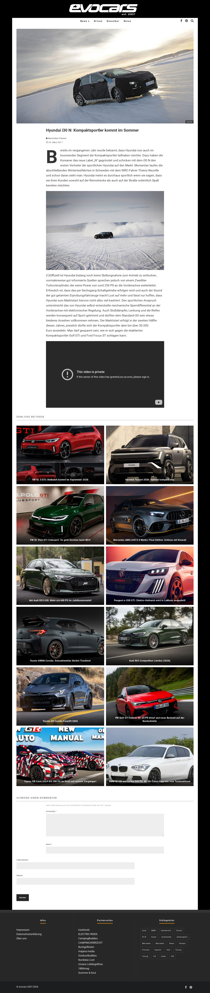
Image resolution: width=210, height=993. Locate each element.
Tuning (178, 950)
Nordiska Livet (86, 959)
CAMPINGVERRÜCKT (90, 942)
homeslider (166, 937)
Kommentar (51, 811)
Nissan (182, 943)
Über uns (21, 938)
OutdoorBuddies (87, 955)
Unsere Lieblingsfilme (90, 964)
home (153, 937)
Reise (127, 21)
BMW (153, 931)
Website (19, 876)
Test (168, 950)
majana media (86, 951)
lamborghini (182, 937)
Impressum (22, 929)
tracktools (84, 929)
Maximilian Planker (57, 138)
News (83, 21)
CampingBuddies (88, 938)
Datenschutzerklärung (29, 934)
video (163, 956)
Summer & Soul (87, 972)
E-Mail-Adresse (22, 860)
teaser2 (158, 950)
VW (172, 956)
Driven (98, 21)
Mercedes (146, 943)
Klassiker (113, 21)
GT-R (144, 937)
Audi (144, 931)
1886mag (83, 968)
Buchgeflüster (86, 946)
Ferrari (179, 931)
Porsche (145, 950)
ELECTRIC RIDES (87, 934)
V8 (154, 956)
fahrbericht (166, 931)
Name (49, 844)
